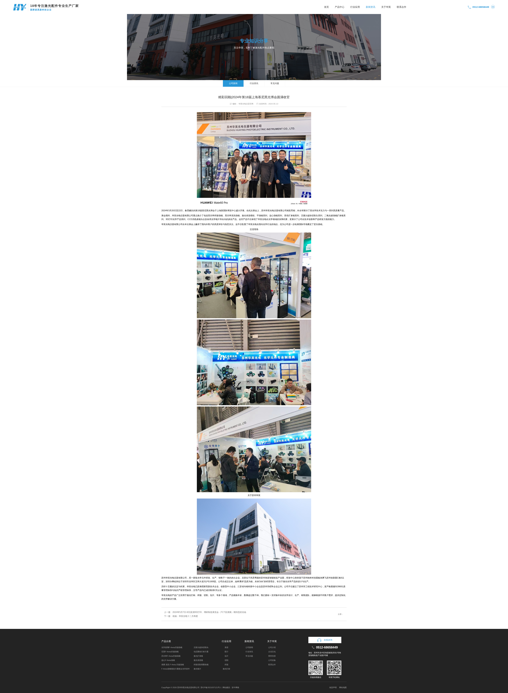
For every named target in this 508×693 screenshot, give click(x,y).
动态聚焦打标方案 (201, 652)
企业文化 (272, 652)
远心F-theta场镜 (168, 660)
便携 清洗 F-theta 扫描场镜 (172, 665)
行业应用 (355, 7)
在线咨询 (328, 640)
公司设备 (272, 660)
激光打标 (226, 669)
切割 (226, 660)
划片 (226, 656)
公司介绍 (272, 647)
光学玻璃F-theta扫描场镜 (171, 647)
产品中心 (339, 7)
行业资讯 (254, 83)
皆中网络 (235, 687)
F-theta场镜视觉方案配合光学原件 (175, 669)
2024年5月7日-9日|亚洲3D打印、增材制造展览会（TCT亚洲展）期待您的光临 (209, 612)
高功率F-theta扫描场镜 (170, 656)
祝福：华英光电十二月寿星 (185, 616)
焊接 (226, 665)
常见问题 (275, 83)
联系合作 (401, 7)
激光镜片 (197, 669)
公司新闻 (233, 83)
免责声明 (333, 687)
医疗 (226, 652)
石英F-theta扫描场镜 (170, 652)
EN (493, 7)
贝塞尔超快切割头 (201, 647)
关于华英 (386, 7)
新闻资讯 (370, 7)
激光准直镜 (198, 660)
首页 (326, 7)
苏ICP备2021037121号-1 (211, 687)
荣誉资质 (272, 656)
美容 (226, 647)
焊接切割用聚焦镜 (201, 665)
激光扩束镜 (198, 656)
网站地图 (343, 687)
